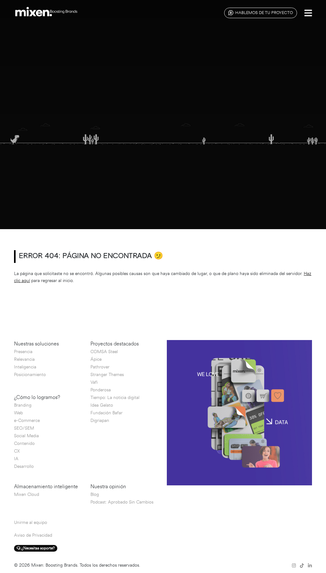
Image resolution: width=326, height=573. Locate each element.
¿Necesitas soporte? (37, 548)
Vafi (94, 382)
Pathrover (100, 367)
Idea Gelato (101, 405)
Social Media (26, 435)
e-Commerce (27, 420)
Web (18, 413)
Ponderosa (100, 390)
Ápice (96, 359)
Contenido (24, 443)
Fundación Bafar (106, 413)
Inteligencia (25, 367)
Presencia (23, 351)
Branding (23, 405)
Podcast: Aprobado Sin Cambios (121, 502)
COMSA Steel (104, 351)
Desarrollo (24, 466)
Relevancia (24, 359)
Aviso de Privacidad (33, 535)
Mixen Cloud (26, 494)
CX (17, 451)
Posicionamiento (30, 374)
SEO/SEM (24, 428)
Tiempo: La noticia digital (114, 397)
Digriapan (99, 420)
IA (16, 458)
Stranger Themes (107, 374)
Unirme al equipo (30, 522)
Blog (94, 494)
